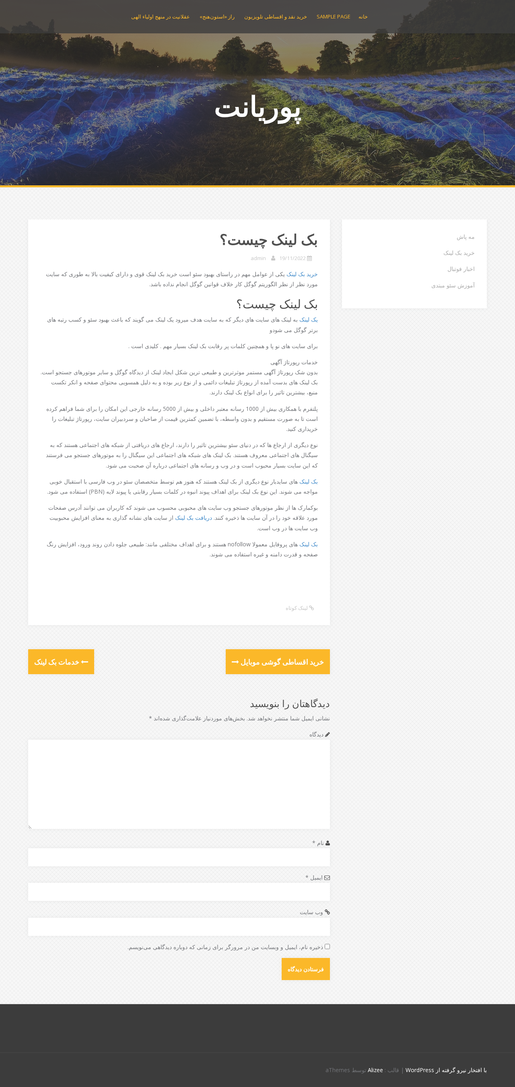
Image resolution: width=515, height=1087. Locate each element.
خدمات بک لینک (57, 662)
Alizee (375, 1070)
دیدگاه (316, 734)
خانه (363, 16)
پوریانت (257, 105)
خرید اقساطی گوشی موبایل (281, 662)
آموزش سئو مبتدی (453, 285)
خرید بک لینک (302, 274)
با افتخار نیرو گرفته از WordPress (446, 1070)
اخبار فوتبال (461, 269)
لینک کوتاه (297, 607)
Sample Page (333, 16)
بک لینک (308, 481)
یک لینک (308, 319)
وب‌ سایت (311, 912)
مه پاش (466, 236)
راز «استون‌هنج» (217, 16)
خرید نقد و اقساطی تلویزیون (275, 16)
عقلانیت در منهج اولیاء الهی (160, 16)
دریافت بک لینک (193, 517)
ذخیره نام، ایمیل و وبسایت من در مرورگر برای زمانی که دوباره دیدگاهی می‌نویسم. (225, 947)
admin (258, 258)
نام (318, 843)
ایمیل (314, 877)
